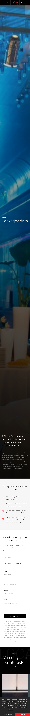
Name (5, 571)
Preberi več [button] (10, 709)
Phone (6, 590)
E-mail (6, 581)
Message (6, 600)
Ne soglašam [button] (7, 714)
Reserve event (15, 616)
